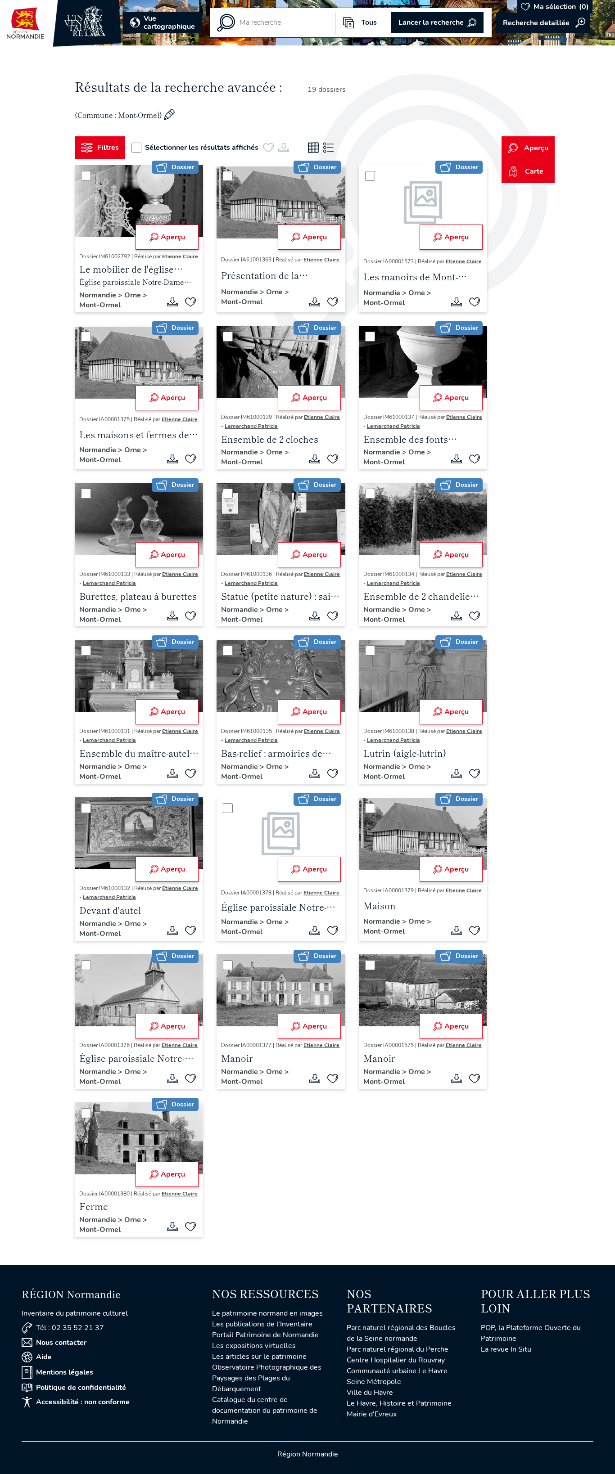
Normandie (98, 295)
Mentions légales (64, 1372)
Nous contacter (61, 1343)
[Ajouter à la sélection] (190, 302)
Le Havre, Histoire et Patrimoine (399, 1403)
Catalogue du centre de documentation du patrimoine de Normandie (264, 1410)
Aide (44, 1357)
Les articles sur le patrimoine (259, 1357)
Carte (534, 171)
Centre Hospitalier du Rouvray (396, 1360)
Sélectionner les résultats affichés (201, 148)
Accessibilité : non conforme (83, 1402)
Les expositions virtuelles (254, 1346)
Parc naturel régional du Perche (397, 1349)
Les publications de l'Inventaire (262, 1324)
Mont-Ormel (100, 305)
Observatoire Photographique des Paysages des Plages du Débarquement (266, 1378)
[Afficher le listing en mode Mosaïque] (313, 147)
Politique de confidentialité (81, 1388)
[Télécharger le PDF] (172, 302)
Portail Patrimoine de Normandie (265, 1335)
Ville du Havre (370, 1393)
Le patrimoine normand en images (267, 1313)
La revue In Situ (506, 1349)
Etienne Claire (180, 256)
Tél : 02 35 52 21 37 (70, 1328)
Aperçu (173, 237)
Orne (133, 295)
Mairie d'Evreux (372, 1414)
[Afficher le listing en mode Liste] (328, 147)
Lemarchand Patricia (251, 426)
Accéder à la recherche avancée (543, 23)
